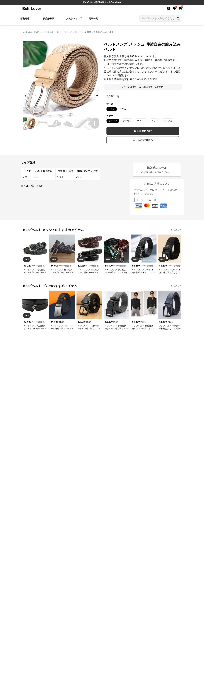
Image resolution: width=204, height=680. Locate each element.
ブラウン (127, 121)
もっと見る (176, 229)
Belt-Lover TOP (31, 32)
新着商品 (24, 18)
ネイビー (141, 121)
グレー (154, 121)
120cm (123, 109)
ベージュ (167, 121)
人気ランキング (74, 18)
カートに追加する (143, 140)
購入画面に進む (143, 131)
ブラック (112, 121)
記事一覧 (93, 18)
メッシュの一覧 (51, 32)
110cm (111, 109)
